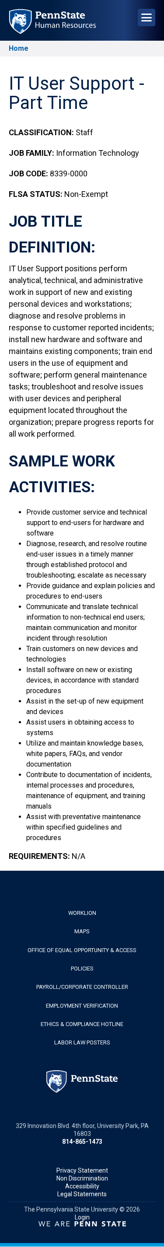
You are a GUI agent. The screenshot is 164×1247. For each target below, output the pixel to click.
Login (82, 1217)
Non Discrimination (82, 1178)
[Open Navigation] (146, 17)
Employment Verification (82, 1005)
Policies (82, 968)
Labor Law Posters (82, 1042)
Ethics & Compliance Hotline (82, 1024)
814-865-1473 (82, 1141)
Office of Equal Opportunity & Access (82, 950)
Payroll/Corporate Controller (82, 987)
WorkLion (82, 913)
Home (18, 48)
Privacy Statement (82, 1170)
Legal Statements (82, 1194)
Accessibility (82, 1186)
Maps (82, 931)
